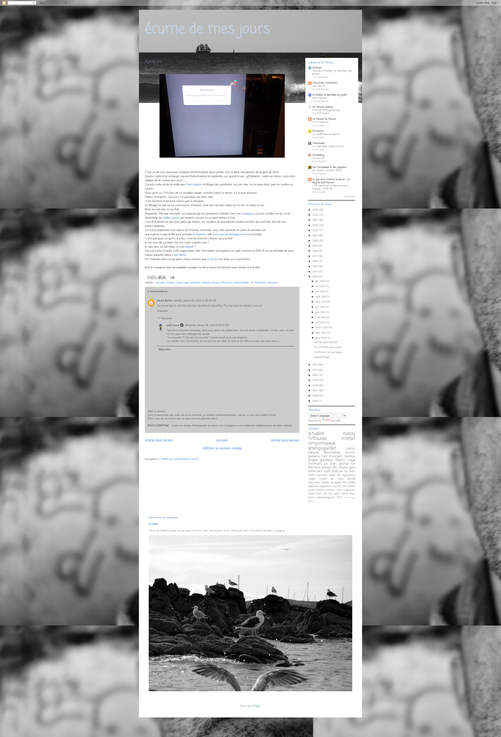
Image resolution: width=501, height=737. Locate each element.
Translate (335, 421)
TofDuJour (260, 282)
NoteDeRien (332, 452)
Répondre (162, 310)
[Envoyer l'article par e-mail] (171, 277)
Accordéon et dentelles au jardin (329, 95)
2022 (315, 230)
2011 (315, 370)
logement (325, 486)
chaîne (351, 486)
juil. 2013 (320, 307)
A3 (339, 486)
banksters (315, 471)
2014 (315, 272)
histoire (325, 482)
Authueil (317, 68)
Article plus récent (159, 440)
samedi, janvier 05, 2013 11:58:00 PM (194, 300)
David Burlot (164, 300)
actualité (160, 282)
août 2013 (321, 302)
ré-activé (212, 259)
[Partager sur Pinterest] (164, 277)
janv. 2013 (321, 338)
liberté (340, 460)
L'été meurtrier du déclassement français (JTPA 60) (330, 187)
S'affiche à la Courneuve (328, 352)
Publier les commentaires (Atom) (179, 458)
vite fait (327, 494)
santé (311, 490)
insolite (350, 452)
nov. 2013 (320, 286)
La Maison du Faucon (324, 119)
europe (326, 467)
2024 (315, 220)
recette (344, 494)
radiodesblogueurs (326, 497)
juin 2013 (320, 312)
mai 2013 (321, 317)
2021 (315, 235)
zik (326, 464)
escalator (336, 482)
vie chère (337, 479)
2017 (315, 256)
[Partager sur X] (157, 277)
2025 (315, 215)
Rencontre (314, 482)
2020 (315, 241)
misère (323, 479)
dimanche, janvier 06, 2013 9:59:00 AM (207, 325)
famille (351, 479)
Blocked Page (321, 357)
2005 (315, 401)
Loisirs (350, 448)
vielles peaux (171, 217)
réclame (320, 490)
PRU (344, 486)
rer (251, 282)
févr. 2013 (321, 333)
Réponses (166, 318)
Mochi (352, 494)
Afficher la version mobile (222, 448)
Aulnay (170, 282)
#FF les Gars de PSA (325, 342)
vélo (334, 467)
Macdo (311, 494)
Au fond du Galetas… (323, 107)
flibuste (313, 452)
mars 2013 (322, 328)
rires (334, 486)
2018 (315, 251)
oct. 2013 (320, 292)
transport (273, 282)
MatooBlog (318, 155)
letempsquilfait (322, 448)
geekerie (195, 282)
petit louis (173, 325)
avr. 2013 (320, 322)
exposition (313, 486)
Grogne (313, 460)
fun (346, 471)
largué (189, 246)
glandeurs (326, 460)
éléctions (314, 467)
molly (335, 471)
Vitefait (348, 439)
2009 (315, 380)
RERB (352, 482)
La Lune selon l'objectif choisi (328, 146)
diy (345, 497)
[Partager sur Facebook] (160, 277)
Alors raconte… (320, 98)
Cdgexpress (349, 490)
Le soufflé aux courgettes (326, 134)
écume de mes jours (207, 29)
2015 (315, 266)
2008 (315, 385)
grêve (336, 494)
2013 (315, 277)
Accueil (222, 440)
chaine (343, 467)
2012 (315, 365)
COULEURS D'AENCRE (324, 83)
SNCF (319, 494)
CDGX (339, 490)
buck (327, 471)
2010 (315, 375)
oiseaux (351, 497)
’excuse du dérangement (230, 234)
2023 (315, 225)
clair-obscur (318, 86)
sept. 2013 (321, 297)
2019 (315, 246)
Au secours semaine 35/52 (327, 170)
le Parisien (199, 234)
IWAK (311, 475)
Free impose (194, 184)
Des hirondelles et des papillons (329, 167)
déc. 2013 (320, 281)
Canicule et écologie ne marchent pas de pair (332, 72)
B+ (341, 471)
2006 (315, 396)
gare (186, 282)
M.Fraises (317, 131)
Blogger (256, 706)
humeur (215, 282)
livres (352, 471)
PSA (344, 482)
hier (324, 456)
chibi (333, 464)
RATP (339, 497)
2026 (315, 210)
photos (344, 464)
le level (153, 524)
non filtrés (179, 254)
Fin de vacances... (321, 122)
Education (321, 475)
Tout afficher (349, 196)
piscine (311, 497)
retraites (330, 490)
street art (335, 475)
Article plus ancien (285, 440)
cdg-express (348, 475)
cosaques (247, 213)
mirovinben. (318, 143)
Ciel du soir (318, 158)
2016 (315, 261)
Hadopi (206, 282)
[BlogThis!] (153, 277)
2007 (315, 391)
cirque (179, 282)
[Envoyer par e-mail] (149, 277)
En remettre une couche (328, 347)
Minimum (226, 282)
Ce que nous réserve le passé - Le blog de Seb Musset (331, 181)
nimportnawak (241, 282)
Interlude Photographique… (326, 110)
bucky (310, 501)
